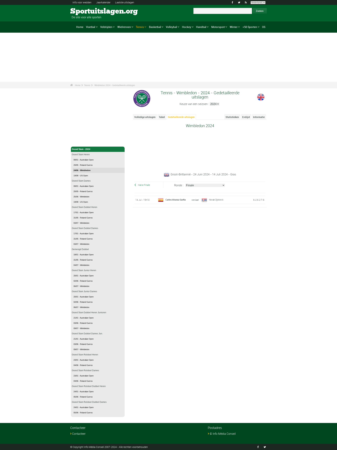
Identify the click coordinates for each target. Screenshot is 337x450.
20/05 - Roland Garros (83, 165)
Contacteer (78, 434)
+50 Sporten (250, 27)
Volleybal (171, 27)
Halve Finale (144, 184)
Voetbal (90, 27)
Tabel (162, 117)
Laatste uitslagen (124, 2)
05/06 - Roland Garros (83, 397)
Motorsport (218, 27)
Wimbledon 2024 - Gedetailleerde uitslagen (114, 85)
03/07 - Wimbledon (81, 223)
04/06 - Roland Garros (83, 365)
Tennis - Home (79, 142)
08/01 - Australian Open (84, 160)
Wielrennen (124, 27)
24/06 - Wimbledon (82, 170)
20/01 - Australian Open (84, 276)
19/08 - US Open (81, 176)
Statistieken (232, 117)
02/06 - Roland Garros (83, 281)
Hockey (186, 27)
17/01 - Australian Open (84, 212)
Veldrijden (106, 27)
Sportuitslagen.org (83, 11)
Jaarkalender (103, 2)
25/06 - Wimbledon (81, 197)
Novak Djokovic (216, 199)
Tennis (140, 27)
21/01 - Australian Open (84, 318)
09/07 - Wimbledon (81, 328)
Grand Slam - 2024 (81, 149)
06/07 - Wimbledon (81, 286)
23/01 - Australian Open (84, 360)
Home (79, 27)
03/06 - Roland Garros (83, 323)
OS (263, 27)
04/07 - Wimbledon (81, 265)
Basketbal (155, 27)
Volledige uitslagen (145, 117)
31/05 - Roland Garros (83, 218)
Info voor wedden (81, 2)
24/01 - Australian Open (84, 391)
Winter (233, 27)
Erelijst (246, 117)
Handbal (201, 27)
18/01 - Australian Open (84, 255)
